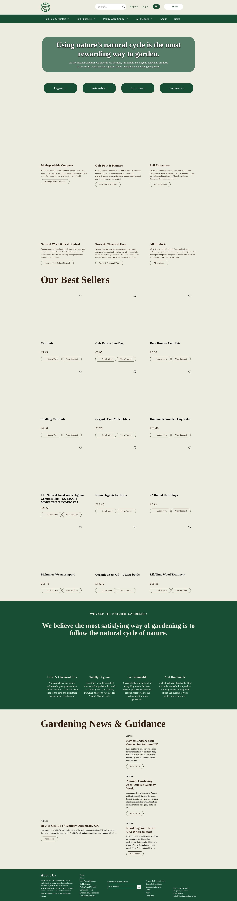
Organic (59, 88)
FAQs (148, 890)
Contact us (150, 896)
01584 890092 (178, 893)
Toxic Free (137, 88)
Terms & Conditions (154, 884)
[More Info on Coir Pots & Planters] (118, 162)
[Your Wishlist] (156, 6)
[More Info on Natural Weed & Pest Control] (64, 241)
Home (82, 875)
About (163, 18)
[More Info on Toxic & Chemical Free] (118, 241)
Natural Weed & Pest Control (57, 263)
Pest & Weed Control (114, 18)
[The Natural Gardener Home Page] (45, 11)
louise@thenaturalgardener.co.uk (184, 896)
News (177, 18)
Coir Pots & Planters (55, 18)
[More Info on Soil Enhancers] (173, 162)
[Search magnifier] (123, 6)
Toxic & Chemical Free (109, 263)
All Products (142, 18)
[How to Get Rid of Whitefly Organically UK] (81, 775)
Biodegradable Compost (55, 181)
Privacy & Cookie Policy (155, 881)
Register (134, 6)
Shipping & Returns (153, 887)
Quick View (53, 359)
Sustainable (98, 88)
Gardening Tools (86, 890)
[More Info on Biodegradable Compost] (64, 162)
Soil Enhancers (84, 18)
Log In (145, 6)
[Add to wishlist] (81, 296)
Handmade (175, 88)
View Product (72, 359)
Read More (49, 839)
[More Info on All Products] (173, 241)
